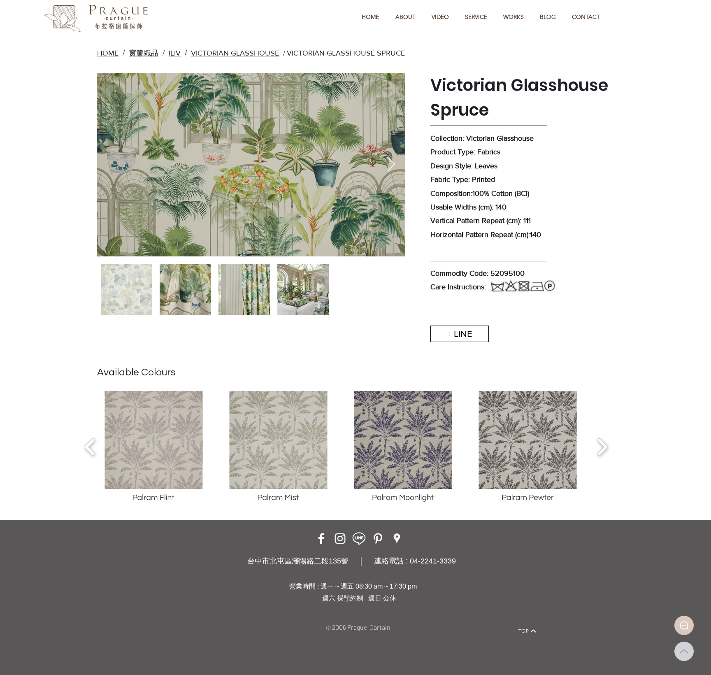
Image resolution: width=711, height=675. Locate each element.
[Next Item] (391, 165)
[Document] (684, 625)
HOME (107, 53)
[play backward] (90, 447)
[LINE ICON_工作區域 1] (359, 538)
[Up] (684, 651)
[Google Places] (397, 538)
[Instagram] (340, 538)
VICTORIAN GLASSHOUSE (235, 53)
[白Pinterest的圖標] (378, 538)
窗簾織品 (143, 53)
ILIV (175, 53)
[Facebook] (321, 538)
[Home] (176, 619)
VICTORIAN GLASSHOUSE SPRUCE (346, 53)
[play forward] (602, 447)
